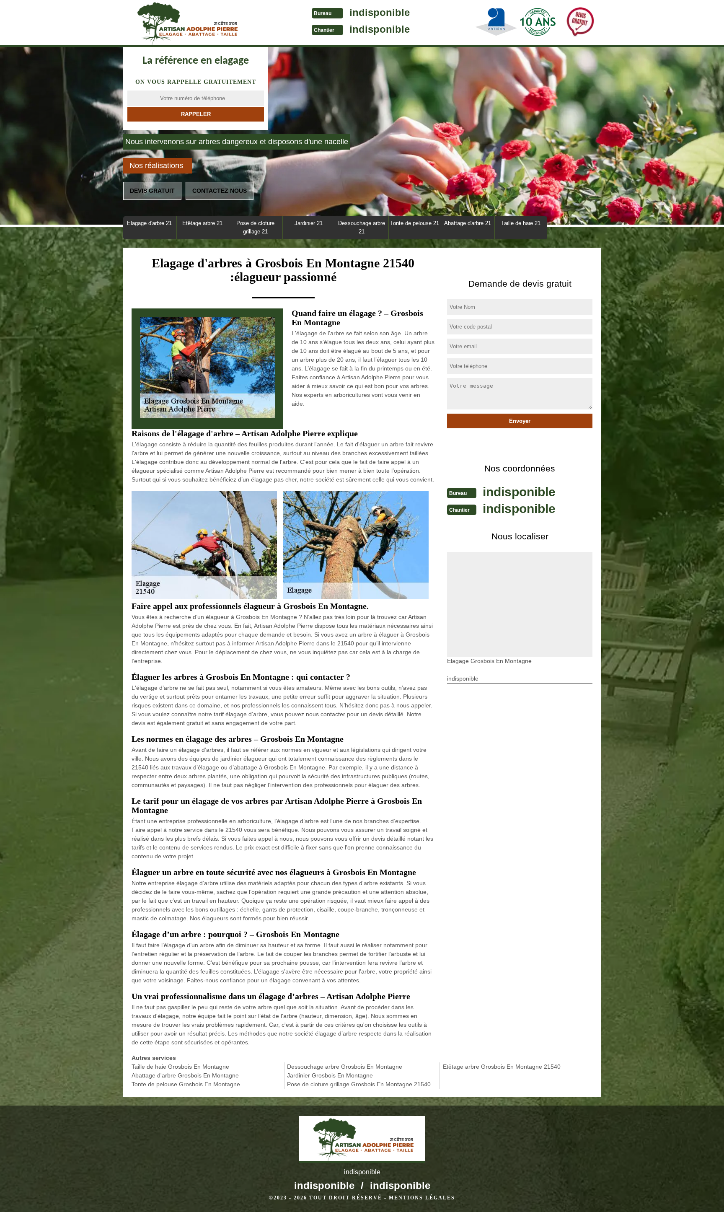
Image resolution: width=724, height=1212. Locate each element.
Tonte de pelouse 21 (414, 223)
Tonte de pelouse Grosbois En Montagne (186, 1084)
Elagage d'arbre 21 (149, 223)
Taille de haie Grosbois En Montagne (180, 1066)
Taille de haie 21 (520, 223)
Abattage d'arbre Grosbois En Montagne (185, 1075)
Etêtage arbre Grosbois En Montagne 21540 (502, 1066)
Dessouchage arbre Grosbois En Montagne (344, 1066)
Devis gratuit (152, 190)
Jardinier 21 (309, 223)
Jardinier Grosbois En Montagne (330, 1075)
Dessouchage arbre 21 (361, 227)
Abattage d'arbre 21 (467, 223)
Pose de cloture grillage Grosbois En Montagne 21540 (359, 1084)
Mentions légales (422, 1198)
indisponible (379, 12)
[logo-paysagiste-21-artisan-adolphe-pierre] (186, 23)
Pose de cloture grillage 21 (255, 227)
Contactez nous (219, 190)
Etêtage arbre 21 (202, 223)
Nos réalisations (156, 165)
